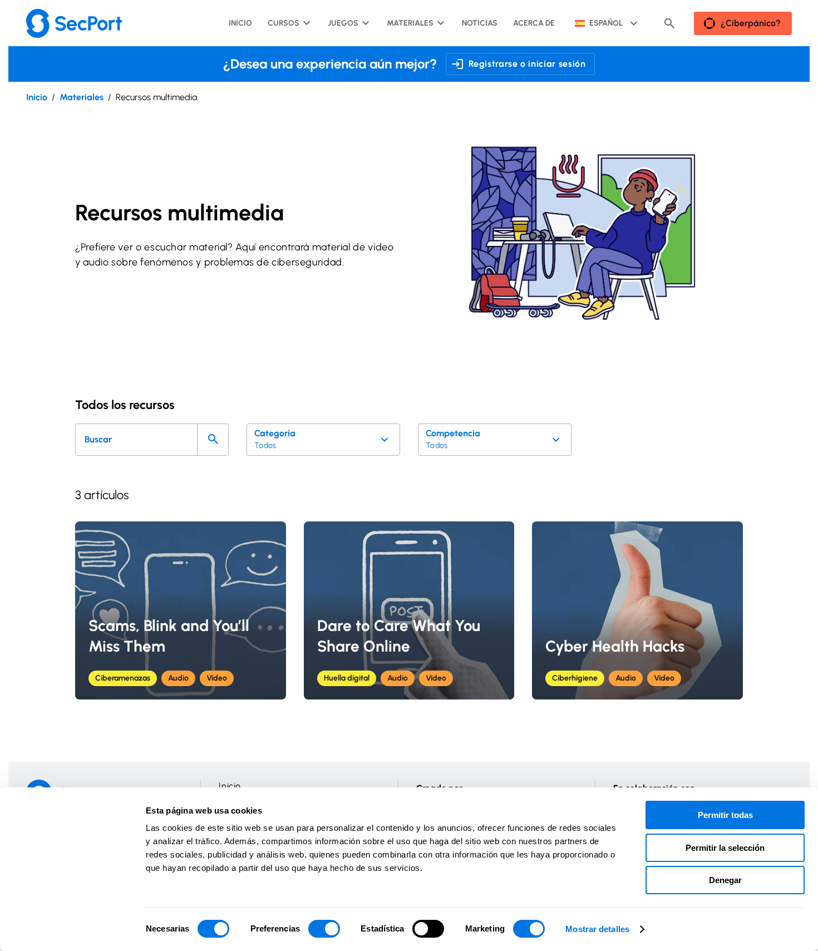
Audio (178, 678)
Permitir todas (725, 815)
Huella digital (346, 678)
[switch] (324, 929)
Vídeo (216, 678)
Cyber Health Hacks (614, 646)
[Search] (213, 439)
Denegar (725, 880)
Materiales (82, 97)
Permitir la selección (725, 848)
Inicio (36, 97)
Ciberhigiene (575, 678)
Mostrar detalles (597, 929)
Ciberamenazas (122, 678)
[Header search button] (669, 23)
